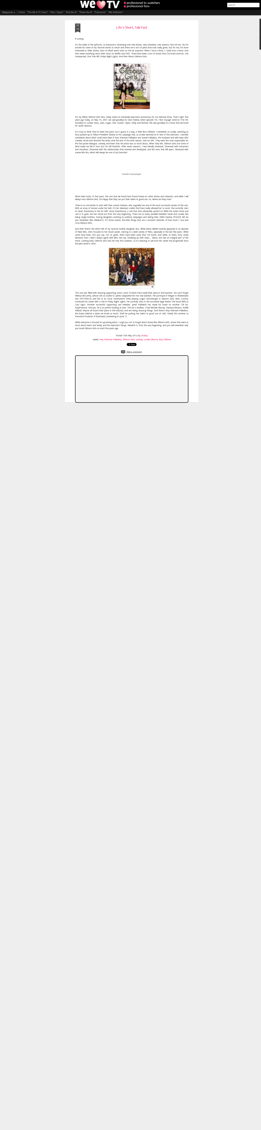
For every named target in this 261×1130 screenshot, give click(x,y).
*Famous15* (100, 12)
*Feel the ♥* (71, 12)
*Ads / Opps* (56, 12)
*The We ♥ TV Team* (37, 12)
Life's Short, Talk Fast (131, 28)
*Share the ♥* (85, 12)
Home (22, 12)
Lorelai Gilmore (151, 339)
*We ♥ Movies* (115, 12)
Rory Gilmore (165, 339)
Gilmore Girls (129, 339)
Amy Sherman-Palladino (111, 339)
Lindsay (144, 335)
